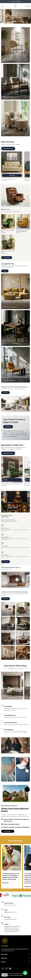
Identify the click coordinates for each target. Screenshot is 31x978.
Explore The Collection (6, 257)
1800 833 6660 (8, 912)
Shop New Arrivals (8, 148)
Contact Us (8, 426)
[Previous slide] (12, 21)
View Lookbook (5, 598)
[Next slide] (19, 21)
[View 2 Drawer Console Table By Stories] (17, 408)
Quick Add (12, 175)
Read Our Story (5, 561)
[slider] (16, 579)
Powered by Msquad (17, 975)
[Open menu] (2, 6)
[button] (14, 21)
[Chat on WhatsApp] (25, 973)
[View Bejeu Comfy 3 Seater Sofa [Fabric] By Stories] (11, 406)
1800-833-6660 (22, 731)
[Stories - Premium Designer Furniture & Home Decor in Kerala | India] (15, 6)
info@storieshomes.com (10, 919)
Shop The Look (5, 392)
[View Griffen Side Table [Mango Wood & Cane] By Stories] (25, 408)
